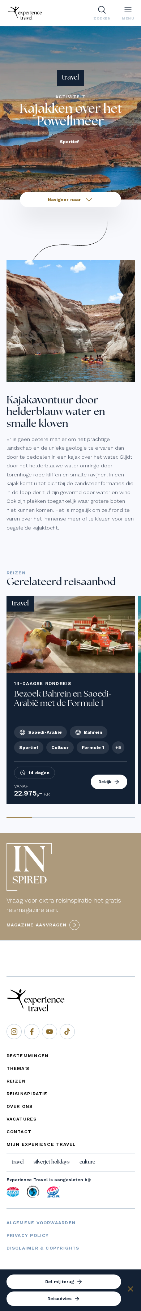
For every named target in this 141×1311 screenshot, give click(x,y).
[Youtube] (49, 1031)
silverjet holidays (51, 1162)
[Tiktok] (67, 1031)
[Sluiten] (130, 1290)
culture (87, 1162)
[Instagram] (14, 1031)
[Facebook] (31, 1031)
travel (18, 1162)
